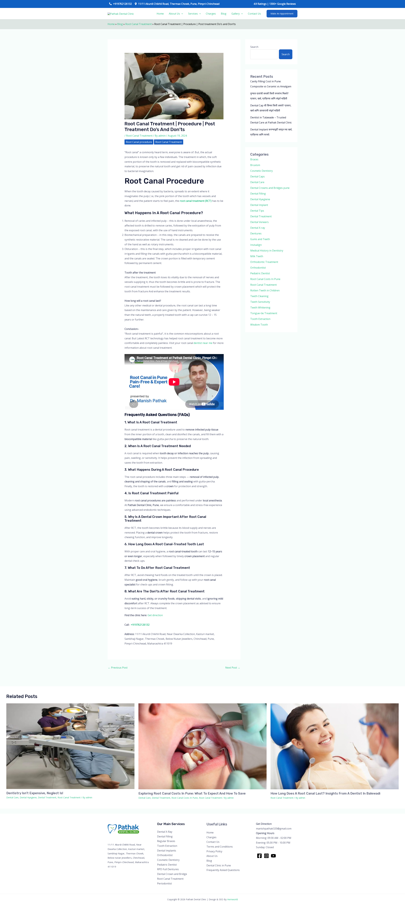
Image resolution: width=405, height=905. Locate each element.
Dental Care (257, 182)
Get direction (155, 615)
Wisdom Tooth (259, 324)
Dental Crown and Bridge (172, 874)
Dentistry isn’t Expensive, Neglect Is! (34, 793)
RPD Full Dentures (168, 869)
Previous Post (118, 667)
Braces (254, 159)
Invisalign (256, 245)
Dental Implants (166, 850)
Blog (223, 13)
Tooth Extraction (260, 319)
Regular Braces (166, 841)
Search (254, 47)
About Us (174, 13)
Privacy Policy (214, 851)
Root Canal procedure (139, 142)
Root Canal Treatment (138, 24)
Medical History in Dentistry (266, 250)
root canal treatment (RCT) (196, 201)
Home (160, 13)
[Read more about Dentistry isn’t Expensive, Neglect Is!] (70, 746)
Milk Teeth (256, 256)
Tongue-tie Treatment (263, 313)
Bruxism (255, 165)
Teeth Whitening (260, 307)
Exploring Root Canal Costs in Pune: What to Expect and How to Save (192, 793)
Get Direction (264, 824)
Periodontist (164, 883)
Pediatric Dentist (260, 273)
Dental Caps (257, 176)
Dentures (256, 233)
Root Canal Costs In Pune (265, 279)
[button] (282, 13)
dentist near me (203, 343)
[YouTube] (273, 855)
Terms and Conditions (219, 846)
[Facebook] (259, 855)
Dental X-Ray (164, 831)
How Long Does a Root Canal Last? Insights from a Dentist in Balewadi (325, 793)
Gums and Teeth (260, 239)
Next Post (232, 667)
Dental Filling (258, 193)
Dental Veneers (259, 222)
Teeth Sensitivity (260, 302)
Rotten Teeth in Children (265, 290)
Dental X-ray (257, 227)
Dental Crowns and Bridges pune (270, 188)
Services (193, 13)
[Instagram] (266, 855)
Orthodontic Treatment (264, 262)
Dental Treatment (261, 216)
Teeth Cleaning (259, 296)
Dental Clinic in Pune (218, 865)
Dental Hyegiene (260, 199)
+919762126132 (140, 624)
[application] (181, 13)
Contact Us (254, 13)
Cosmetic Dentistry (261, 171)
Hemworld (232, 899)
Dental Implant (259, 205)
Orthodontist (258, 267)
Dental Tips (257, 210)
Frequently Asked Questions (223, 870)
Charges (211, 13)
